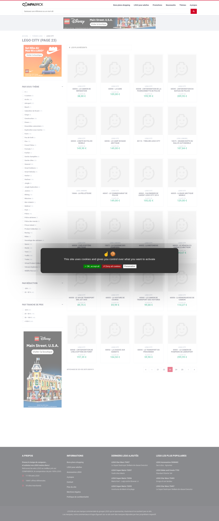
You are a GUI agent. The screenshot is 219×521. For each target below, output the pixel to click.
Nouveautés (171, 5)
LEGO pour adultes (141, 5)
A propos (193, 5)
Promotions (157, 5)
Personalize (129, 266)
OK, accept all (92, 266)
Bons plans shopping (121, 5)
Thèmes (182, 5)
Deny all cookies (112, 266)
